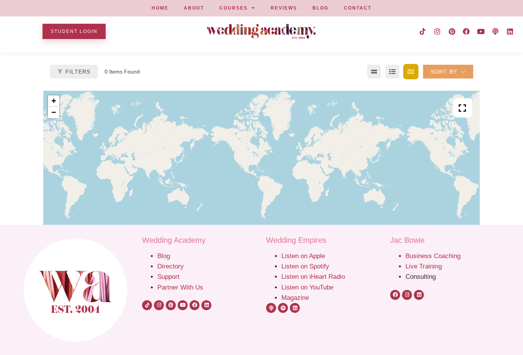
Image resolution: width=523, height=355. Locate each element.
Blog (163, 255)
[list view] (392, 71)
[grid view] (374, 71)
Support (168, 276)
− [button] (53, 112)
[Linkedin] (510, 31)
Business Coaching (433, 255)
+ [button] (53, 101)
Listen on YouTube (307, 287)
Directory (170, 266)
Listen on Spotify (305, 266)
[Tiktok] (422, 31)
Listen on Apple (304, 255)
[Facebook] (466, 31)
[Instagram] (437, 31)
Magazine (295, 297)
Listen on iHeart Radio (313, 276)
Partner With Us (180, 287)
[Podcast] (495, 31)
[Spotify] (283, 308)
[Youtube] (480, 31)
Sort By (444, 72)
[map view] (410, 71)
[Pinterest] (451, 31)
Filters (77, 72)
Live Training (423, 266)
